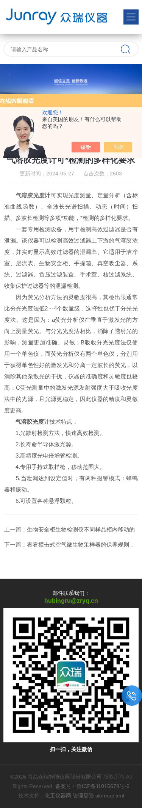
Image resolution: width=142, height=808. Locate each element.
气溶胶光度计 (33, 195)
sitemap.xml (109, 796)
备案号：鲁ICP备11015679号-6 (92, 786)
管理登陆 (83, 796)
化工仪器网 (58, 796)
